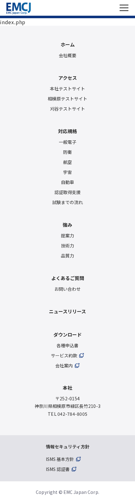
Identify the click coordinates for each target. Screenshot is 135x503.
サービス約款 (64, 355)
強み (67, 224)
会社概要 (67, 55)
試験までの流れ (67, 202)
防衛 (67, 152)
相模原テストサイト (67, 98)
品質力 (67, 255)
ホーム (68, 44)
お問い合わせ (67, 289)
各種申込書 (67, 345)
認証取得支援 (67, 192)
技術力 (67, 245)
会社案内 (64, 365)
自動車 (67, 182)
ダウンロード (67, 334)
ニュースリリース (67, 311)
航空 (67, 162)
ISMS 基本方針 (60, 459)
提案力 (67, 235)
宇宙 (67, 172)
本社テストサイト (67, 88)
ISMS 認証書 (58, 469)
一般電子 (67, 142)
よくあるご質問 (67, 278)
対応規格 (67, 131)
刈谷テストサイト (67, 108)
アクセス (67, 77)
